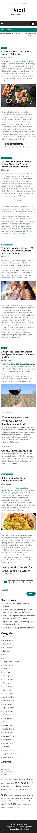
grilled (24, 795)
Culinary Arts (7, 690)
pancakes (26, 179)
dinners (20, 789)
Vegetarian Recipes (9, 754)
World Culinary (8, 757)
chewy (2, 783)
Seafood (6, 747)
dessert (19, 786)
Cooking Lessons (9, 686)
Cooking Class (8, 676)
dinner (15, 789)
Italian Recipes (8, 732)
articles (10, 779)
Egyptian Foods (8, 708)
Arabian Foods (8, 640)
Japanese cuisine (27, 61)
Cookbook (6, 672)
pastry (31, 798)
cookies (12, 783)
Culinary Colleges (9, 693)
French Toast (7, 718)
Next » (29, 582)
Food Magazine (8, 715)
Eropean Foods (8, 711)
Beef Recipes (7, 647)
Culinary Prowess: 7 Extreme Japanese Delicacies (15, 52)
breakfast (22, 779)
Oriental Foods (8, 743)
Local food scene (4, 798)
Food (18, 10)
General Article (8, 722)
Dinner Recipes (8, 704)
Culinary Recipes (8, 697)
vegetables (16, 807)
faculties (21, 791)
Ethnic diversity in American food (8, 791)
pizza (9, 801)
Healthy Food (7, 725)
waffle (21, 807)
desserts (25, 786)
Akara (2, 779)
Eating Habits (25, 789)
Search (5, 589)
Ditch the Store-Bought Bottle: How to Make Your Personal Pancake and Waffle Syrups (16, 164)
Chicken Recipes (8, 665)
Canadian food (30, 779)
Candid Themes (23, 829)
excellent (17, 791)
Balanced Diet (15, 779)
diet (29, 786)
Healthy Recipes (8, 729)
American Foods (8, 637)
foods (4, 794)
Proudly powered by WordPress (15, 827)
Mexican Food (7, 740)
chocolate (7, 783)
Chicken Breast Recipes (11, 662)
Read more (26, 147)
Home (3, 767)
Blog (4, 654)
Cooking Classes (8, 679)
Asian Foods (7, 644)
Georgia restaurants (19, 795)
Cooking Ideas (8, 683)
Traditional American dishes (7, 807)
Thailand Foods (8, 750)
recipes (12, 803)
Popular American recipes (16, 800)
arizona (6, 779)
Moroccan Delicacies (22, 798)
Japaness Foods (8, 736)
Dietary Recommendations (6, 789)
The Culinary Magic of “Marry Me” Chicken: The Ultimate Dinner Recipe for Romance (18, 251)
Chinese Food (7, 669)
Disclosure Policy (7, 772)
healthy (30, 795)
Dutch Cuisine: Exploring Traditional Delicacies (13, 479)
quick (28, 801)
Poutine (24, 801)
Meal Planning (11, 798)
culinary (28, 782)
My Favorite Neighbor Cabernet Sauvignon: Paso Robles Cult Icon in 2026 (17, 354)
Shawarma (19, 804)
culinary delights (5, 786)
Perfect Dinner (4, 800)
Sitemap (4, 774)
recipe (4, 803)
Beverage (6, 651)
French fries (11, 795)
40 (23, 582)
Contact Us (5, 769)
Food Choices (26, 791)
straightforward (27, 804)
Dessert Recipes (8, 701)
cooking (19, 782)
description (12, 786)
